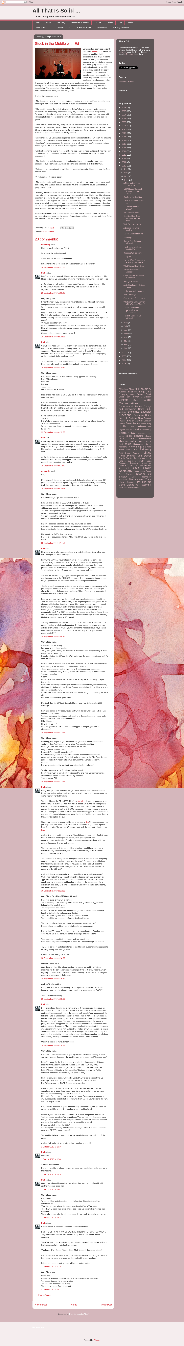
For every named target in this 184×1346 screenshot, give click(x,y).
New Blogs (136, 446)
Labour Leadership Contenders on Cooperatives (131, 310)
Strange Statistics (130, 281)
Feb (126, 344)
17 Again (127, 256)
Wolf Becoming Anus (132, 224)
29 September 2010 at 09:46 (53, 293)
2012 (124, 158)
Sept (126, 180)
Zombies (135, 488)
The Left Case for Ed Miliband (132, 317)
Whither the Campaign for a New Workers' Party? (134, 303)
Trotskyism (131, 482)
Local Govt (126, 438)
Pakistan (129, 449)
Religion (122, 461)
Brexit (148, 394)
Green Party (146, 423)
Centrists (123, 400)
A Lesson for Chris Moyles (131, 229)
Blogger (97, 1340)
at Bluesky (128, 54)
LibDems (138, 436)
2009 (124, 353)
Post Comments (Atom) (79, 1314)
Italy (149, 430)
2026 (124, 108)
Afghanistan (123, 389)
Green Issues (133, 423)
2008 (124, 356)
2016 (124, 144)
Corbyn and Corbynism (135, 407)
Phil (43, 273)
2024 (124, 115)
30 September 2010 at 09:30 (53, 637)
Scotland (130, 465)
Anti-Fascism (141, 389)
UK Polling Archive (83, 27)
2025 (124, 111)
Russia (148, 461)
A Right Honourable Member (131, 271)
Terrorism (123, 479)
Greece (122, 423)
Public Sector (126, 458)
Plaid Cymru (124, 453)
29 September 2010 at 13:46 (53, 466)
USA (148, 482)
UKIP (143, 482)
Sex (120, 23)
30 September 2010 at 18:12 (53, 1045)
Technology (146, 477)
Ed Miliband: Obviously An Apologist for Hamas (133, 191)
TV (138, 482)
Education (146, 412)
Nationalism (138, 444)
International (102, 27)
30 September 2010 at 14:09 (53, 958)
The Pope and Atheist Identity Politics (132, 248)
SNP (127, 468)
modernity (45, 244)
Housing (131, 426)
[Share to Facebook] (70, 228)
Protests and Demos (139, 456)
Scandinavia (146, 463)
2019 (124, 133)
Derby (148, 409)
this (87, 822)
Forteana (147, 418)
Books (130, 23)
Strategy (123, 476)
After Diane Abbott (131, 212)
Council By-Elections (61, 27)
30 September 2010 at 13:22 (53, 891)
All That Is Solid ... (56, 11)
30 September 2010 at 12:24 (53, 733)
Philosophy (145, 449)
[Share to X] (67, 228)
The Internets (136, 479)
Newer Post (41, 1304)
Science (122, 465)
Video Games (41, 27)
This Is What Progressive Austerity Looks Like (134, 261)
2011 (124, 162)
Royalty (141, 461)
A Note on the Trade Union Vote (131, 184)
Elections (125, 415)
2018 (124, 137)
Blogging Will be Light (132, 253)
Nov (126, 173)
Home (38, 23)
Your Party (127, 488)
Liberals (148, 436)
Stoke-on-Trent (143, 474)
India (127, 430)
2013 (124, 155)
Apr (126, 337)
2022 (124, 122)
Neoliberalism (124, 447)
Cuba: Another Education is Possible (133, 277)
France (122, 421)
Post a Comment (45, 1295)
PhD (136, 449)
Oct (126, 176)
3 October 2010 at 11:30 (51, 1267)
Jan (126, 348)
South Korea (139, 471)
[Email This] (61, 228)
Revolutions (132, 461)
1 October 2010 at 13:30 (51, 1174)
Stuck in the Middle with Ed (57, 43)
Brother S (137, 397)
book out (122, 52)
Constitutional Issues (130, 406)
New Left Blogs (129, 294)
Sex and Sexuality (143, 465)
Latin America (137, 433)
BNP (132, 394)
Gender (110, 23)
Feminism (133, 418)
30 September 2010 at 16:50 (53, 979)
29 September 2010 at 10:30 (53, 368)
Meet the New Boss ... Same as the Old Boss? (132, 218)
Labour (44, 232)
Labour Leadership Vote (133, 234)
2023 (124, 119)
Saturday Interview (128, 463)
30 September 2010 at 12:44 (53, 782)
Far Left (97, 23)
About (48, 23)
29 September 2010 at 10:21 (53, 337)
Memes (141, 441)
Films (140, 418)
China (135, 400)
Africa (131, 389)
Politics (51, 232)
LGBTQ (129, 436)
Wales (138, 485)
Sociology (61, 23)
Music (128, 444)
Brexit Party (124, 397)
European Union (143, 415)
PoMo (122, 456)
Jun (126, 330)
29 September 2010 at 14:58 (53, 543)
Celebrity (147, 397)
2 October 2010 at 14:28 (51, 1218)
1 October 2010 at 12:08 (51, 1159)
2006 (124, 364)
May (126, 334)
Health (122, 426)
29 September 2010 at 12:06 (53, 432)
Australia (122, 392)
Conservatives (129, 403)
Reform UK (146, 458)
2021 (124, 126)
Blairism (132, 391)
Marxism (123, 441)
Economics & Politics (80, 23)
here (43, 830)
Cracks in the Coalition (132, 197)
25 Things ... (128, 237)
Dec (126, 169)
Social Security (142, 468)
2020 (124, 129)
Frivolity (130, 420)
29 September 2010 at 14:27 (53, 489)
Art (150, 389)
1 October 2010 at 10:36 (51, 1147)
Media (133, 441)
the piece (82, 801)
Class (147, 399)
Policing (136, 453)
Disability (122, 412)
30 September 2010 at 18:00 (53, 999)
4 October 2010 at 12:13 (51, 1290)
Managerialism (145, 439)
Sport (121, 474)
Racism (137, 458)
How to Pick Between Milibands (132, 242)
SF (120, 468)
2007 (124, 360)
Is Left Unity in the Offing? (131, 208)
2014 (124, 151)
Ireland (145, 430)
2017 (124, 140)
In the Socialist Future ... (133, 291)
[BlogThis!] (64, 228)
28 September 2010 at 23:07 (53, 267)
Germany (147, 421)
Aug (126, 323)
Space (148, 471)
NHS (144, 447)
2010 (124, 166)
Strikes (135, 477)
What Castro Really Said (133, 266)
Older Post (106, 1304)
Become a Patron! (126, 81)
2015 (124, 148)
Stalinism (130, 474)
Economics (133, 412)
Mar (126, 341)
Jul (125, 326)
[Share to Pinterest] (72, 228)
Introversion (135, 429)
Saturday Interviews (121, 27)
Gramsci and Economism (134, 298)
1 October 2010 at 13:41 (51, 1189)
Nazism (148, 444)
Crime (141, 409)
